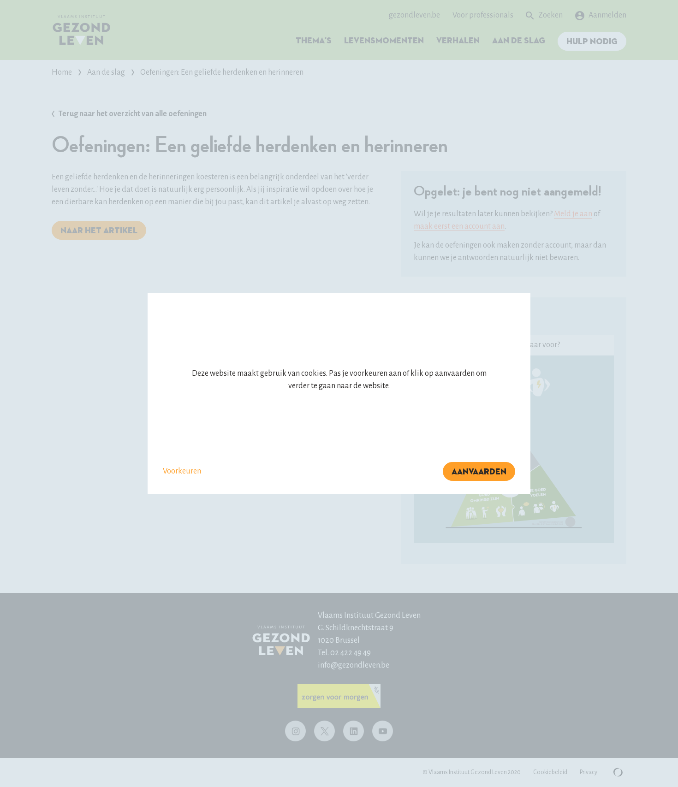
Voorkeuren (182, 471)
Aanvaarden (479, 472)
